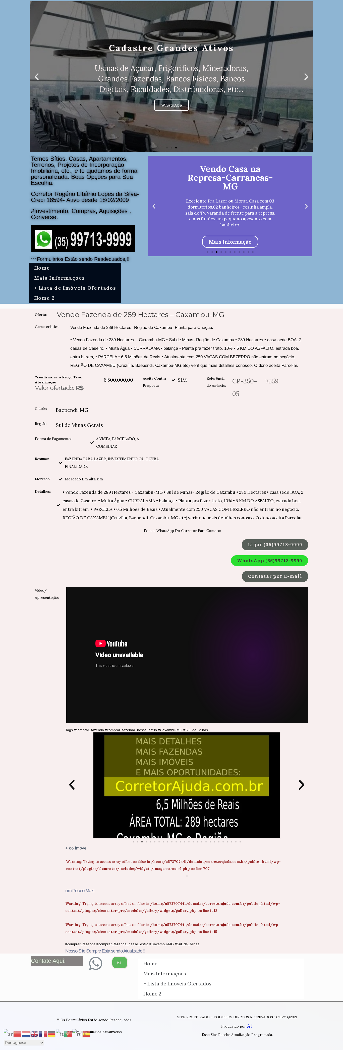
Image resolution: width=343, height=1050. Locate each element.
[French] (43, 1033)
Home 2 (44, 298)
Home (42, 268)
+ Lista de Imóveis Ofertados (75, 288)
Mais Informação (230, 241)
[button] (167, 147)
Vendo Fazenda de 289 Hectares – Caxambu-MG (140, 314)
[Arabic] (8, 1033)
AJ (250, 1026)
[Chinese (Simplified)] (17, 1033)
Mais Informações (59, 278)
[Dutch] (26, 1033)
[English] (34, 1033)
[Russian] (77, 1033)
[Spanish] (86, 1033)
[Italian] (60, 1033)
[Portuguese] (68, 1033)
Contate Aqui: (48, 961)
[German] (51, 1033)
